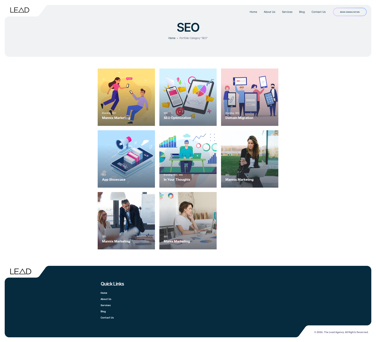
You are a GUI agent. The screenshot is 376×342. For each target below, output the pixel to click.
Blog (302, 11)
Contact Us (319, 11)
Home (253, 11)
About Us (269, 11)
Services (287, 11)
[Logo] (20, 10)
